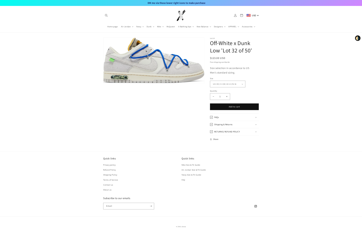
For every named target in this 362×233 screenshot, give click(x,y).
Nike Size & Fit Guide (191, 165)
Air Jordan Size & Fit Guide (194, 170)
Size (211, 78)
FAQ (183, 180)
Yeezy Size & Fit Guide (191, 175)
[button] (106, 15)
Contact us (108, 185)
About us (107, 189)
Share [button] (215, 139)
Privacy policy (109, 165)
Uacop (184, 226)
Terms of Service (110, 180)
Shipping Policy (110, 175)
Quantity (213, 91)
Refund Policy (109, 170)
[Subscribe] (151, 206)
